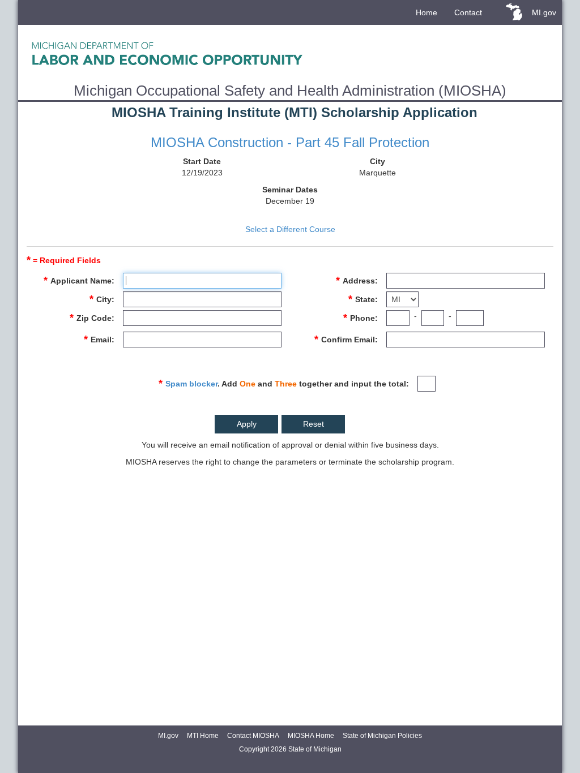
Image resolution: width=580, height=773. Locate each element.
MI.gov (544, 12)
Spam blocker (191, 383)
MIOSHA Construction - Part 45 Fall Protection (290, 142)
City (104, 299)
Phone (362, 318)
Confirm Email (348, 339)
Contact (468, 12)
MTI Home (203, 736)
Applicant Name (81, 280)
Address (359, 280)
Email (101, 339)
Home (426, 12)
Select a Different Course (290, 229)
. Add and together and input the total (285, 383)
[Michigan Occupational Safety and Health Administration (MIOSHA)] (290, 53)
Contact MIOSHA (253, 736)
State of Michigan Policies (382, 736)
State (365, 299)
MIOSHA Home (311, 736)
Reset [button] (313, 423)
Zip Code (94, 318)
